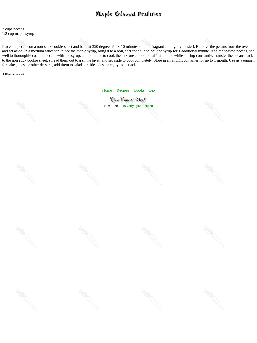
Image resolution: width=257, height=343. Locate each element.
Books (139, 90)
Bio (152, 90)
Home (107, 90)
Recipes (123, 90)
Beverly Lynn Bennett (138, 106)
